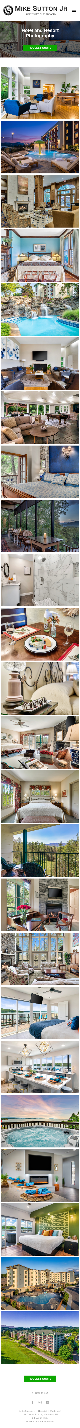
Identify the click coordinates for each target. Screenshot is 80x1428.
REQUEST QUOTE (40, 47)
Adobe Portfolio (46, 1421)
